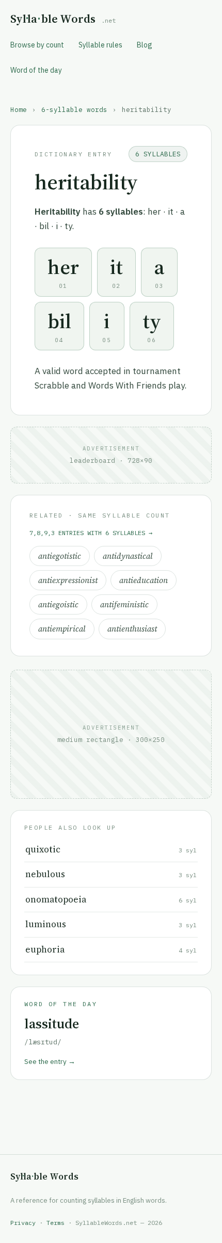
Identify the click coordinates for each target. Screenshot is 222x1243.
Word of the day (36, 70)
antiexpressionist (68, 580)
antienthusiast (132, 628)
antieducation (143, 580)
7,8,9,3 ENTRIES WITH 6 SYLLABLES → (90, 533)
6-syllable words (74, 109)
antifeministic (124, 604)
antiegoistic (58, 604)
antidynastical (128, 556)
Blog (144, 45)
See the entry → (49, 1061)
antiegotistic (59, 556)
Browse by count (37, 45)
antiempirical (62, 628)
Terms (55, 1222)
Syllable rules (100, 45)
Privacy (23, 1222)
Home (18, 109)
